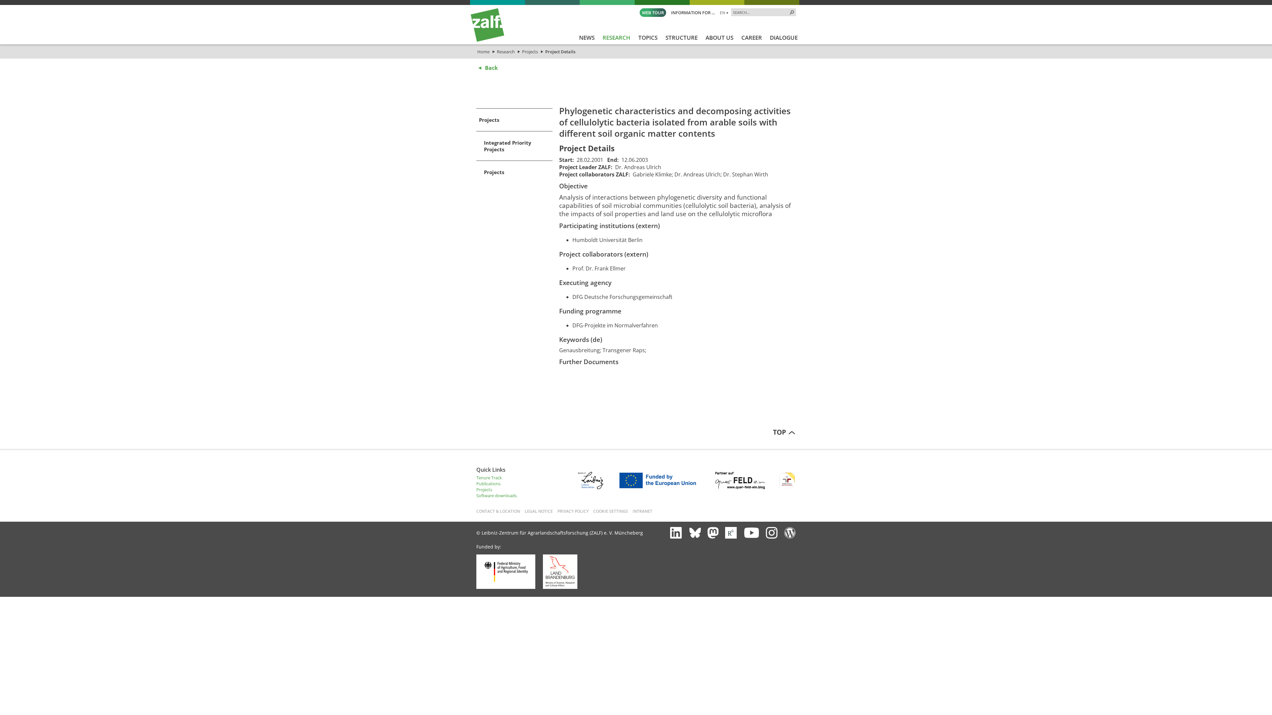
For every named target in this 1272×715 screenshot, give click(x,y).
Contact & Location (498, 511)
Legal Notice (539, 511)
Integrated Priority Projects (507, 146)
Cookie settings (610, 511)
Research (506, 52)
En (722, 12)
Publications (488, 484)
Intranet (642, 511)
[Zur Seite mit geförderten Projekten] (660, 488)
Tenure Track (489, 478)
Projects (530, 52)
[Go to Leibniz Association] (590, 488)
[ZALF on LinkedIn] (676, 533)
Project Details (560, 52)
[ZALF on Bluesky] (695, 533)
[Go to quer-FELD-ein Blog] (740, 488)
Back (491, 68)
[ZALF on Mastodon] (713, 533)
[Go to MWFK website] (560, 587)
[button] (792, 12)
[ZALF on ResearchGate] (731, 533)
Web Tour (653, 13)
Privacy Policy (573, 511)
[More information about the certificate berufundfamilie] (787, 488)
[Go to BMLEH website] (505, 587)
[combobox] (761, 12)
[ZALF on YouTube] (751, 532)
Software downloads (496, 496)
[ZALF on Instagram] (771, 533)
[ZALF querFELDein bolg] (790, 533)
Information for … (693, 13)
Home (483, 52)
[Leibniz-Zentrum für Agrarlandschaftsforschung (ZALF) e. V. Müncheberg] (487, 40)
